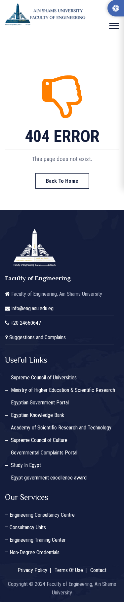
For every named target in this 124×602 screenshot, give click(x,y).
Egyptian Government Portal (40, 402)
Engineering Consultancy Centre (42, 515)
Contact (98, 570)
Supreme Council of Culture (39, 440)
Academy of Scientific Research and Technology (61, 427)
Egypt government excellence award (49, 478)
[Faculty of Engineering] (46, 14)
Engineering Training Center (38, 540)
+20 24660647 (26, 323)
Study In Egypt (26, 465)
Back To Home (62, 181)
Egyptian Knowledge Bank (37, 415)
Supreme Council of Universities (44, 377)
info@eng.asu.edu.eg (33, 308)
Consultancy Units (28, 527)
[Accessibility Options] (115, 8)
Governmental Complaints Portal (44, 453)
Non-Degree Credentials (35, 552)
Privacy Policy (32, 570)
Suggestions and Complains (37, 337)
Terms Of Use (69, 570)
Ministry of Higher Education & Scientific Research (63, 390)
